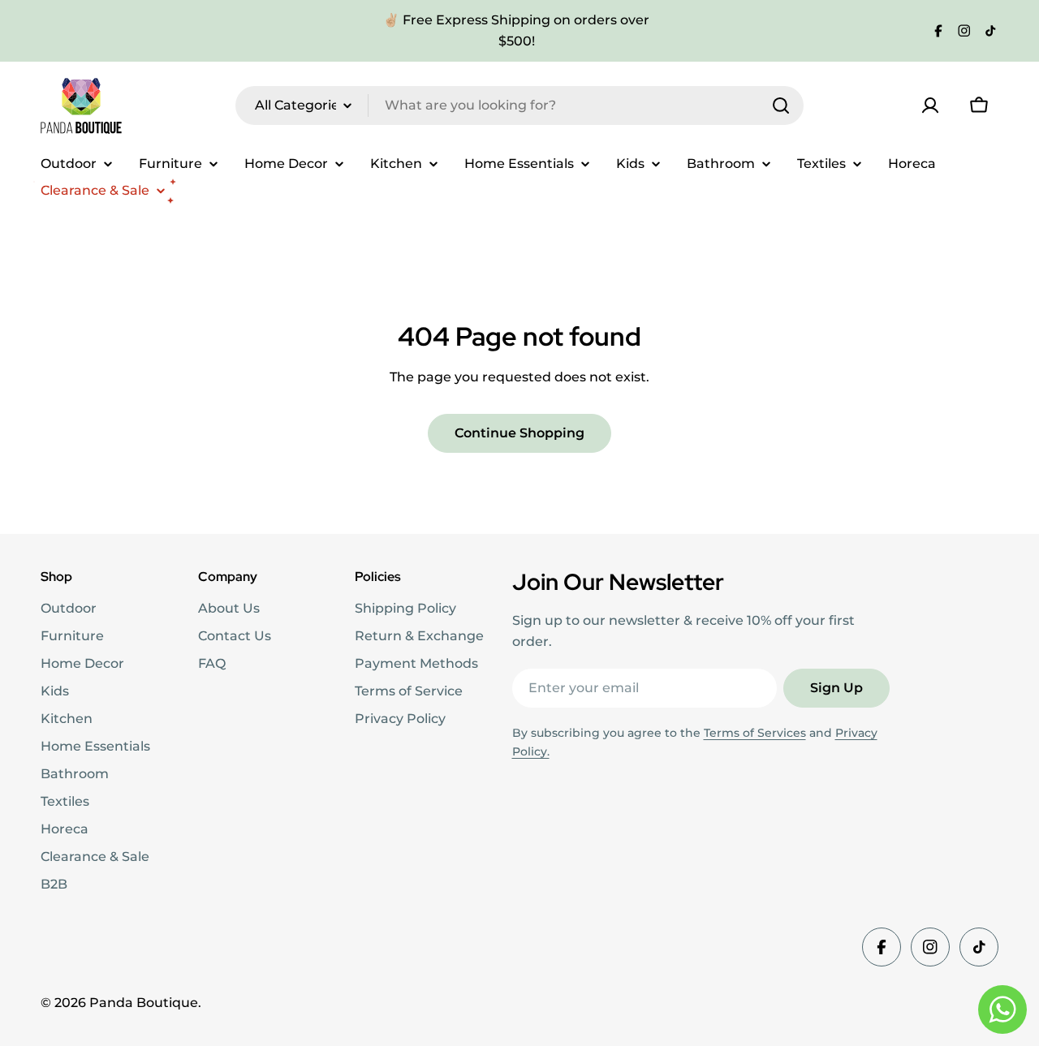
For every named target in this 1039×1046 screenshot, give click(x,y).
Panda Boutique (143, 1002)
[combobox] (519, 105)
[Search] (781, 105)
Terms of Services (755, 732)
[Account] (930, 105)
